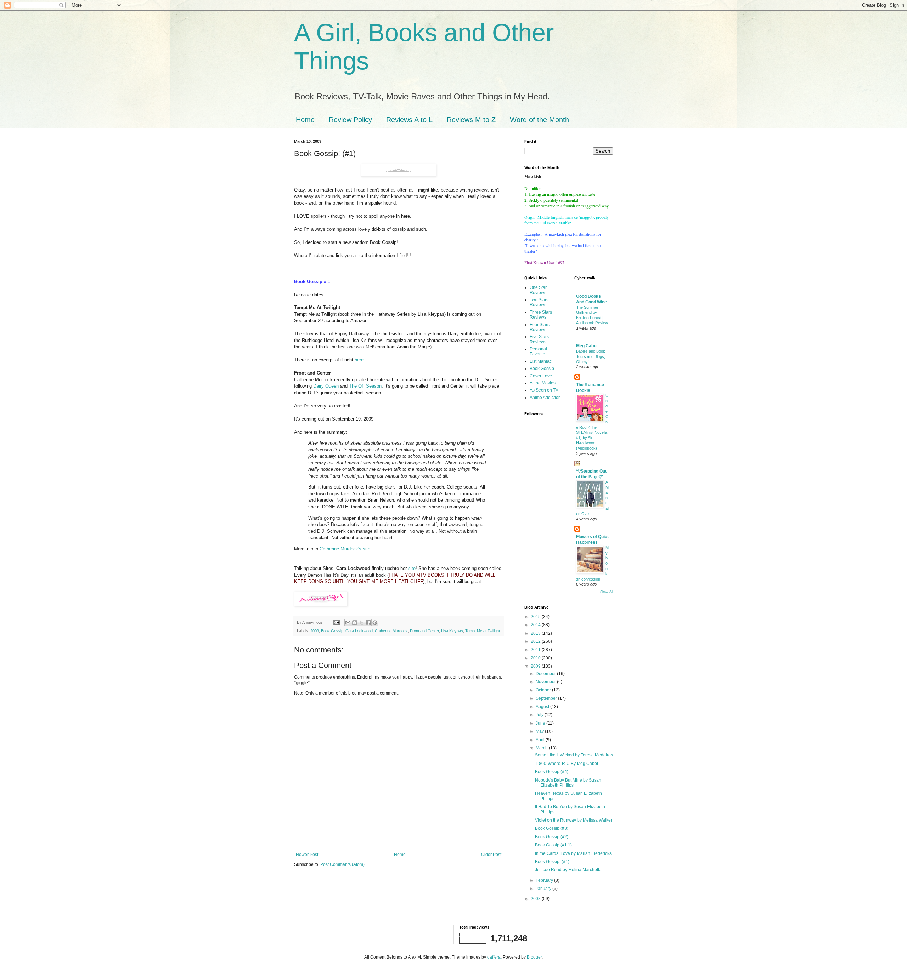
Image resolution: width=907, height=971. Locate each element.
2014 (536, 624)
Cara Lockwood (359, 631)
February (545, 880)
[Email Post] (336, 622)
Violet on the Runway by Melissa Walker (573, 820)
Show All (606, 592)
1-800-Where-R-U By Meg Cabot (566, 763)
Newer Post (307, 854)
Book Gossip (332, 631)
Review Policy (350, 120)
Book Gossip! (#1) (552, 861)
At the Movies (543, 383)
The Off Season (365, 386)
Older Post (491, 854)
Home (305, 120)
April (541, 739)
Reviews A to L (409, 120)
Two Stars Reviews (539, 302)
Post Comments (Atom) (342, 864)
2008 (536, 898)
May (540, 731)
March (542, 748)
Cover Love (541, 375)
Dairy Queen (326, 386)
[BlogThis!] (354, 622)
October (544, 689)
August (543, 706)
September (547, 698)
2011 (536, 649)
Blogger (534, 957)
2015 (536, 616)
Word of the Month (539, 120)
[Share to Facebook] (368, 622)
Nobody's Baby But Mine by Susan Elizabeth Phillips (568, 783)
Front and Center (424, 631)
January (544, 888)
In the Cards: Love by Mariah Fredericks (573, 853)
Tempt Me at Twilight (482, 631)
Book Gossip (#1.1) (553, 845)
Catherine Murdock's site (345, 549)
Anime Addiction (545, 397)
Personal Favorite (538, 351)
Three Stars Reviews (541, 315)
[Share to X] (361, 622)
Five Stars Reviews (539, 339)
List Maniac (541, 361)
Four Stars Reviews (540, 327)
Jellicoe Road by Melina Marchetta (568, 869)
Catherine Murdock (391, 631)
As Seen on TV (544, 390)
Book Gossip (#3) (551, 828)
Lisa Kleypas (452, 631)
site (412, 568)
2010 (536, 658)
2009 (314, 631)
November (546, 681)
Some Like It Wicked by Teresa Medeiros (574, 755)
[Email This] (347, 622)
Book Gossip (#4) (551, 771)
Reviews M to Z (471, 120)
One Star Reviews (538, 290)
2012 (536, 641)
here (359, 359)
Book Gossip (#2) (551, 836)
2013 (536, 633)
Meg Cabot (587, 345)
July (540, 714)
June (541, 723)
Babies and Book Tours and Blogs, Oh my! (590, 356)
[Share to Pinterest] (374, 622)
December (546, 673)
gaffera (494, 957)
